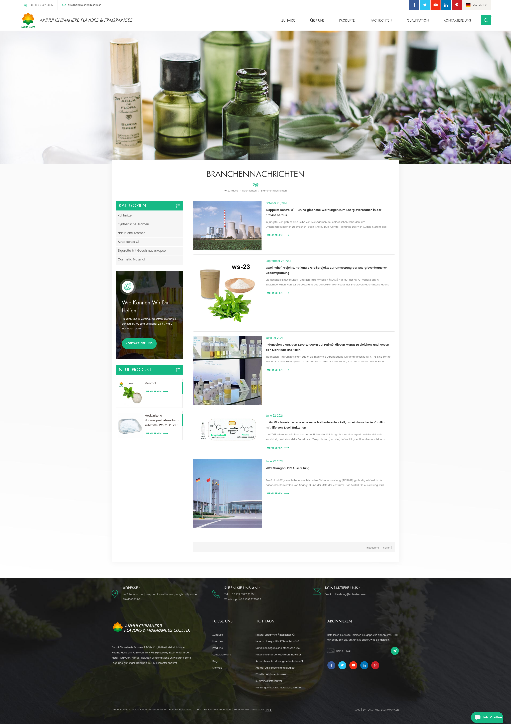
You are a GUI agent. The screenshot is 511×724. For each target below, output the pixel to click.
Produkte (347, 20)
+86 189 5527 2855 (41, 5)
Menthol (150, 383)
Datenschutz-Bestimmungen (381, 710)
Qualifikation (418, 20)
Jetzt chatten (492, 717)
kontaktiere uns (457, 20)
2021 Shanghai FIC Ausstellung (288, 468)
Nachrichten (380, 20)
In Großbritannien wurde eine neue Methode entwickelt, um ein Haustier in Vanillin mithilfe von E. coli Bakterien (325, 425)
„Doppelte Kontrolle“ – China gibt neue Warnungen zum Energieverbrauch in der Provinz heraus (323, 212)
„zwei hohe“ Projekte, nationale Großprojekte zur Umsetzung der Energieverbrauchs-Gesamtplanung (326, 270)
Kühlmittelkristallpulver (269, 681)
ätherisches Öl (128, 241)
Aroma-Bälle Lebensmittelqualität (275, 668)
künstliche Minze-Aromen (271, 674)
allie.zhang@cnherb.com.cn (84, 5)
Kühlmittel (125, 215)
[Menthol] (130, 393)
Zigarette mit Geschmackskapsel (142, 250)
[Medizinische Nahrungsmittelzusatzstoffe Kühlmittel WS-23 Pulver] (130, 425)
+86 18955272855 (250, 599)
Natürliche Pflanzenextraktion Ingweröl (278, 655)
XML (357, 710)
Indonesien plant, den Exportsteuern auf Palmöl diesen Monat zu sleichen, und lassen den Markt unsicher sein (327, 347)
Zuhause (288, 20)
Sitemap (217, 668)
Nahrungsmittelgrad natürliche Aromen (279, 688)
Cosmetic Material (131, 259)
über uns (317, 20)
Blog (215, 661)
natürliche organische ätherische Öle (278, 648)
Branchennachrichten (274, 191)
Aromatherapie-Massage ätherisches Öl (279, 661)
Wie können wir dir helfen (145, 306)
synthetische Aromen (133, 224)
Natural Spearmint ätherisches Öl (275, 635)
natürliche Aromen (131, 233)
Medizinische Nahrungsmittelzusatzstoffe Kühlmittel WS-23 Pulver (162, 420)
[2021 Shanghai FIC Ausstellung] (227, 493)
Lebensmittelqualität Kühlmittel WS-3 (277, 641)
